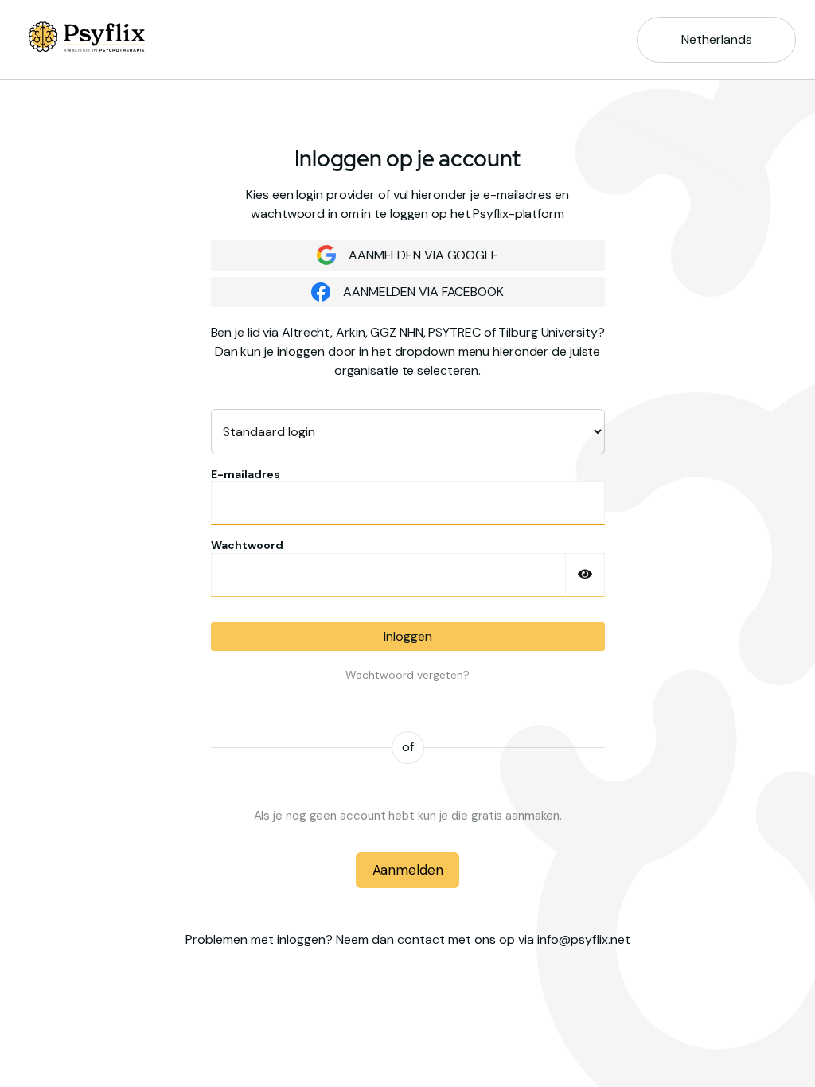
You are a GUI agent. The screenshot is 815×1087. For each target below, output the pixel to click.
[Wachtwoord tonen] (585, 575)
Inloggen (408, 636)
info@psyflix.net (583, 939)
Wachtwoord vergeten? (407, 675)
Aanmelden (407, 870)
